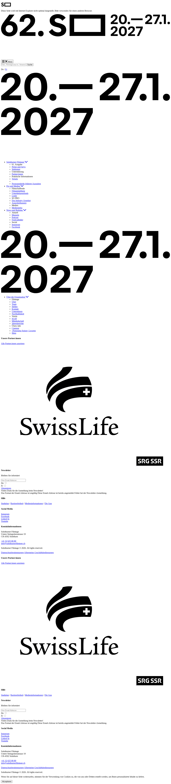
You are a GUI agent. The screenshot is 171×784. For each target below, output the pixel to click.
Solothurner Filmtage (15, 162)
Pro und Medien (13, 186)
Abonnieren (6, 488)
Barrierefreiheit (17, 503)
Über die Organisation (16, 297)
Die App (48, 503)
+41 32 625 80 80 (8, 541)
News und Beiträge (14, 210)
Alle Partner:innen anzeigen (12, 343)
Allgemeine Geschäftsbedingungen (39, 552)
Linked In (5, 519)
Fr (6, 69)
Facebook (5, 516)
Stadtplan (5, 503)
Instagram (5, 514)
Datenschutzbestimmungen (12, 552)
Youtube (4, 521)
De (2, 483)
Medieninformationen (34, 503)
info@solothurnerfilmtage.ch (13, 543)
